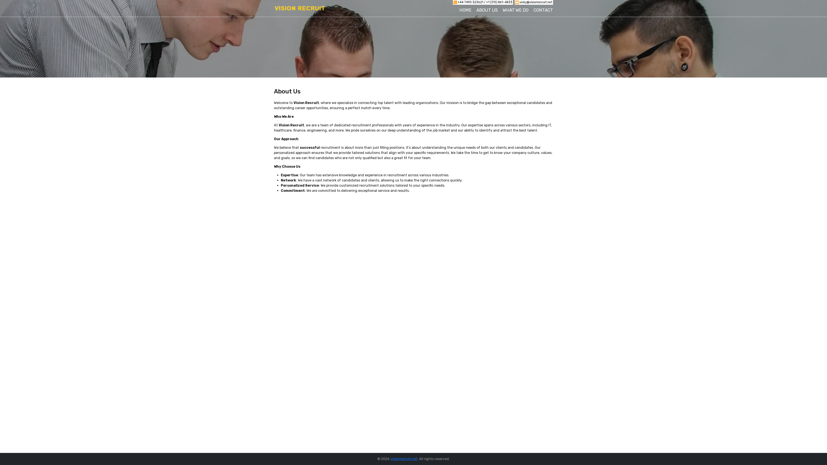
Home (465, 10)
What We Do (516, 10)
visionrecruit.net (403, 459)
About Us (487, 10)
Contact (543, 10)
